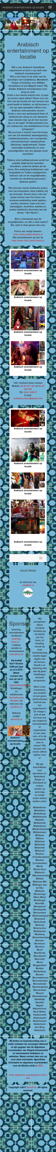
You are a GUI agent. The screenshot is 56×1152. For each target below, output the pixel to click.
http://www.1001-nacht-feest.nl (28, 240)
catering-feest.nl (16, 640)
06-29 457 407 (28, 385)
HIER (40, 1065)
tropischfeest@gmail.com (22, 685)
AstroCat (31, 1087)
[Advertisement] (28, 1123)
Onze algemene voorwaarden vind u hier (28, 1076)
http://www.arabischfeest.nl (28, 234)
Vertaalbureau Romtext (16, 699)
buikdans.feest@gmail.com (28, 398)
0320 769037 (30, 392)
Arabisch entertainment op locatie (23, 7)
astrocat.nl (16, 719)
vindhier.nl (28, 585)
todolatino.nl (16, 654)
